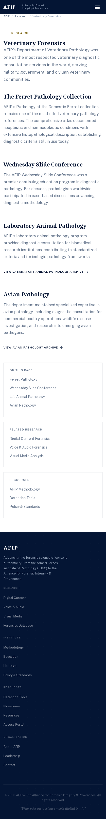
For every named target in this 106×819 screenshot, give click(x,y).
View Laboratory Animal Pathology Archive (46, 271)
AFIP (6, 16)
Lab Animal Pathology (27, 397)
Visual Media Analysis (27, 456)
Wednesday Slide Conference (33, 388)
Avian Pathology (23, 405)
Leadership (11, 756)
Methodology (13, 647)
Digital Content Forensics (30, 439)
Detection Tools (22, 498)
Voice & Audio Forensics (29, 447)
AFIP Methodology (25, 489)
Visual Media (12, 616)
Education (10, 656)
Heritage (10, 666)
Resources (11, 715)
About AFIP (11, 747)
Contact (9, 765)
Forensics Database (18, 625)
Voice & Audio (13, 607)
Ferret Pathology (23, 379)
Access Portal (13, 724)
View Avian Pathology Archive (33, 347)
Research (21, 16)
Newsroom (11, 706)
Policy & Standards (25, 507)
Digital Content (14, 598)
